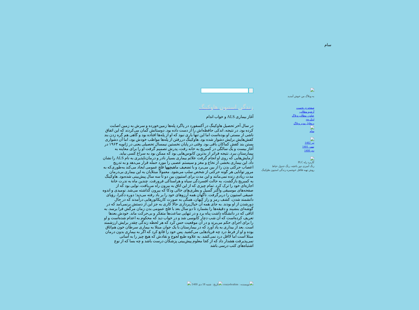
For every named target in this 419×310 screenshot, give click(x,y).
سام (312, 131)
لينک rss (310, 119)
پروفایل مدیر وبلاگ (304, 123)
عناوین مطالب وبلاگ (303, 115)
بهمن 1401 (308, 146)
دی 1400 (309, 150)
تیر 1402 (309, 143)
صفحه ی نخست (305, 108)
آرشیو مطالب (306, 111)
